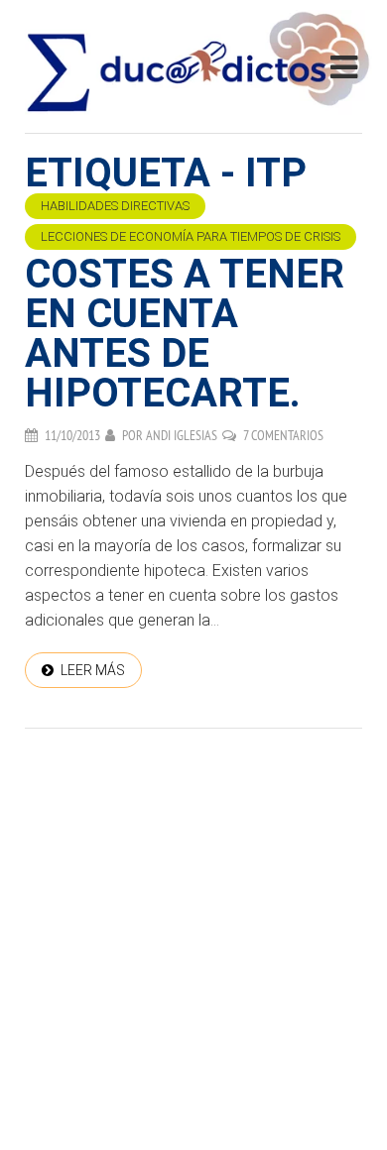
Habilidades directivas (115, 205)
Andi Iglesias (181, 435)
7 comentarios (283, 435)
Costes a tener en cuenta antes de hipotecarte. (184, 333)
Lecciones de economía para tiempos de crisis (190, 236)
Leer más (93, 670)
